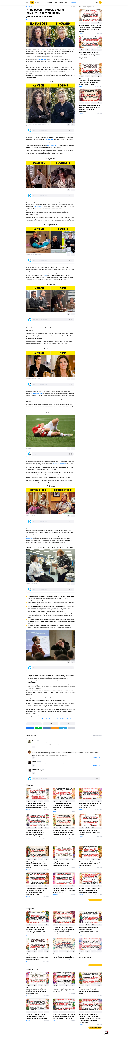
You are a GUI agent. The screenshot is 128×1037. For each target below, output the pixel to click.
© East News (28, 448)
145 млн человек (42, 271)
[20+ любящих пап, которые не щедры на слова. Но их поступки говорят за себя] (64, 878)
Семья (54, 811)
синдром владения (51, 145)
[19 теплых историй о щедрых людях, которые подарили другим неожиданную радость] (37, 1005)
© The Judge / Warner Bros (31, 313)
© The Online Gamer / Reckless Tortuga (33, 254)
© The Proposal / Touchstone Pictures (33, 378)
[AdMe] (34, 2)
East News (72, 718)
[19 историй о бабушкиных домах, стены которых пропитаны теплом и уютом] (90, 794)
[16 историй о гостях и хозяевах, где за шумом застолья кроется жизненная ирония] (90, 944)
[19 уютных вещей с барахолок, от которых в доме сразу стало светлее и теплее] (90, 852)
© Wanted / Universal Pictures (31, 583)
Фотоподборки (29, 995)
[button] (34, 723)
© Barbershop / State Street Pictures (33, 515)
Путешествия (82, 995)
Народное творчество (84, 935)
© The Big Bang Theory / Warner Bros (33, 662)
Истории (81, 33)
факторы (51, 328)
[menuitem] (49, 2)
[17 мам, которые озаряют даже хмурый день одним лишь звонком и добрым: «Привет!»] (90, 878)
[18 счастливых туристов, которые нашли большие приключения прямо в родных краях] (90, 978)
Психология (29, 6)
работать (35, 344)
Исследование (49, 139)
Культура (55, 993)
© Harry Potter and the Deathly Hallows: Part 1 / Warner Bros (37, 124)
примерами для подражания (47, 475)
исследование (38, 206)
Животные (55, 1020)
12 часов (45, 275)
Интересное (81, 867)
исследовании (42, 59)
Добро (27, 935)
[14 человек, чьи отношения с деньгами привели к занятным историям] (90, 820)
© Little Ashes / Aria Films (31, 189)
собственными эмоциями (59, 463)
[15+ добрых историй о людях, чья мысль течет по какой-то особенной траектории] (64, 852)
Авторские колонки (57, 959)
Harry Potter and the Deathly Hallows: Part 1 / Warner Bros (56, 718)
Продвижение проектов (37, 393)
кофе (43, 49)
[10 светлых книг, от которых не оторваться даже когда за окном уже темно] (64, 978)
